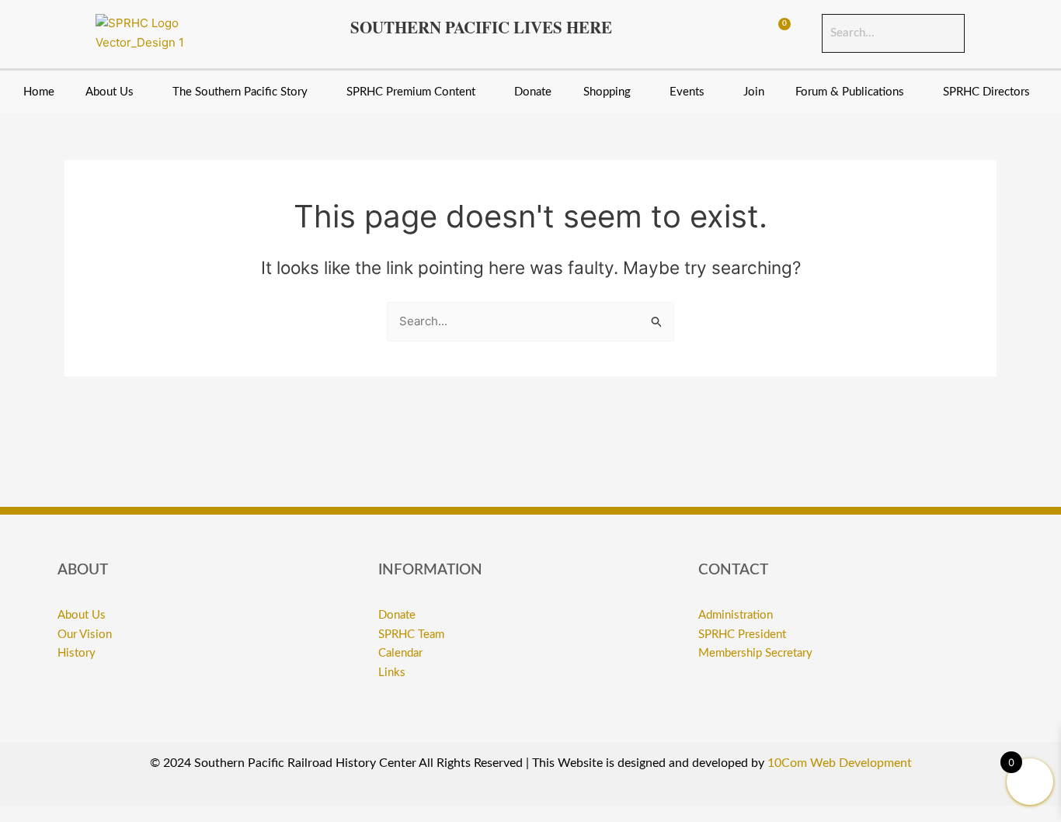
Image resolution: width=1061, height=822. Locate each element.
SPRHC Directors (986, 92)
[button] (113, 92)
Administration (735, 615)
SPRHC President (742, 634)
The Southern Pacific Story (240, 92)
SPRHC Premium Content (410, 92)
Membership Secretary (755, 653)
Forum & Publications (849, 92)
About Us (109, 92)
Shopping (607, 92)
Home (38, 92)
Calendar (400, 653)
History (76, 653)
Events (687, 92)
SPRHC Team (411, 634)
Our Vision (84, 634)
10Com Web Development (839, 763)
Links (391, 672)
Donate (532, 92)
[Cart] (777, 33)
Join (753, 92)
